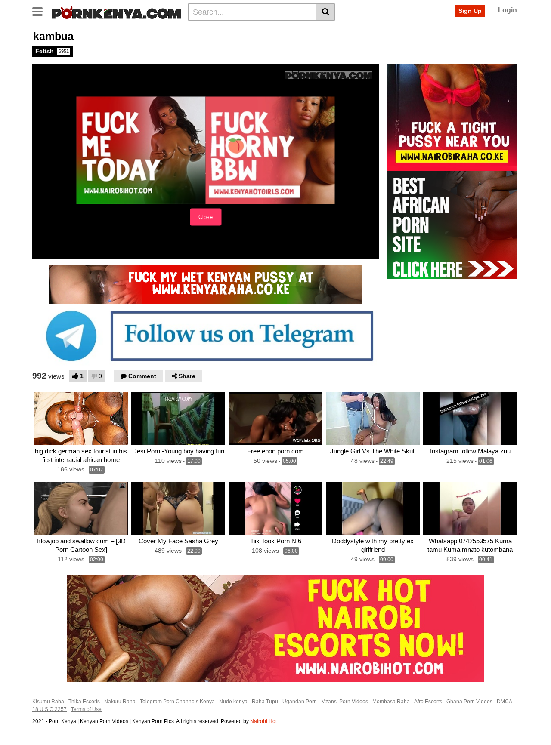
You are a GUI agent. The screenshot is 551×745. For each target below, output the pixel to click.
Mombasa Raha (391, 702)
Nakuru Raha (120, 702)
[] (325, 12)
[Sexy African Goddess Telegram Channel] (205, 335)
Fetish (52, 51)
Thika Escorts (84, 702)
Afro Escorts (428, 702)
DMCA (504, 702)
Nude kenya (233, 702)
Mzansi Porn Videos (344, 702)
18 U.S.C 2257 (49, 709)
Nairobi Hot (263, 721)
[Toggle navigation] (40, 10)
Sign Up (470, 10)
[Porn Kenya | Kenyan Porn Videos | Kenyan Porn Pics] (116, 11)
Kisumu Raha (48, 702)
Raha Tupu (265, 702)
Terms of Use (86, 709)
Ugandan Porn (299, 702)
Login (507, 10)
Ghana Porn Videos (469, 702)
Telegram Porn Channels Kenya (177, 702)
